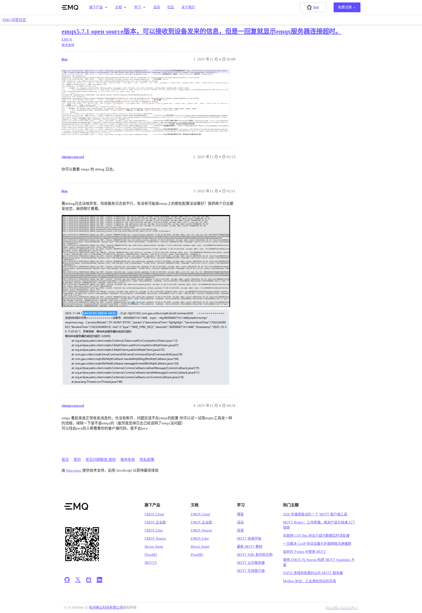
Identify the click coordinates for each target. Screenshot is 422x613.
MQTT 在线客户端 (251, 571)
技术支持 (68, 45)
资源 (240, 530)
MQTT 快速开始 (249, 538)
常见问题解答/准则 (100, 460)
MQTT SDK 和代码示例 (255, 554)
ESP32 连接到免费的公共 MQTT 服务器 (313, 573)
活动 (156, 7)
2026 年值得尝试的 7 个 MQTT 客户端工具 (315, 514)
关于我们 (188, 7)
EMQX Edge (154, 530)
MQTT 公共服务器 (251, 563)
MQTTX (151, 563)
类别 (77, 460)
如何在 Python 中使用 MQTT (304, 552)
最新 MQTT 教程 (249, 546)
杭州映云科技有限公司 (106, 607)
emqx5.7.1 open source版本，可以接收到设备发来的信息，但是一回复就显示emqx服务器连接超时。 (202, 31)
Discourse (73, 470)
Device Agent (154, 546)
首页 (65, 460)
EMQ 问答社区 (14, 20)
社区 (170, 7)
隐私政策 (147, 460)
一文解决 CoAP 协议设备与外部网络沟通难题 (317, 543)
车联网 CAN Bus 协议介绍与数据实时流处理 (316, 535)
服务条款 (127, 460)
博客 (240, 514)
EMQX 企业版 (155, 522)
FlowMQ (151, 554)
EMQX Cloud (154, 514)
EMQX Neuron (155, 538)
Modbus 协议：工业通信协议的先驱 (309, 581)
